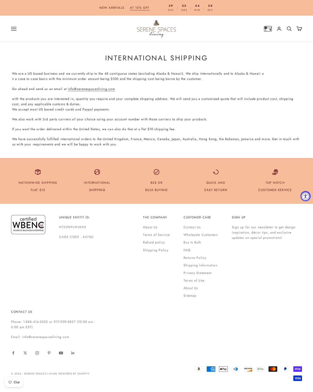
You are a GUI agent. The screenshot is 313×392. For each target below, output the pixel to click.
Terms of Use (194, 280)
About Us (150, 227)
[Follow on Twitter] (25, 353)
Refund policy (154, 242)
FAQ (187, 250)
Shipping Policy (155, 250)
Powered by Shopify (74, 373)
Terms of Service (156, 234)
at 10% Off (140, 8)
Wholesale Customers (201, 234)
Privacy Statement (197, 273)
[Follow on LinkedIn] (73, 353)
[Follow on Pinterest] (49, 353)
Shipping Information (200, 265)
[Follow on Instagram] (37, 353)
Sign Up (239, 217)
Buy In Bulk (192, 242)
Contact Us (192, 227)
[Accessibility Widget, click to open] (305, 196)
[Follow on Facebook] (13, 353)
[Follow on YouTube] (61, 353)
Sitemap (190, 295)
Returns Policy (195, 257)
